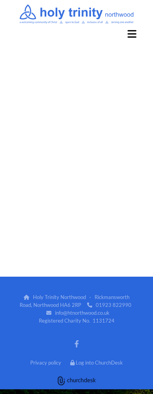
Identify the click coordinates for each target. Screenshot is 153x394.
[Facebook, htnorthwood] (77, 344)
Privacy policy (45, 362)
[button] (76, 34)
